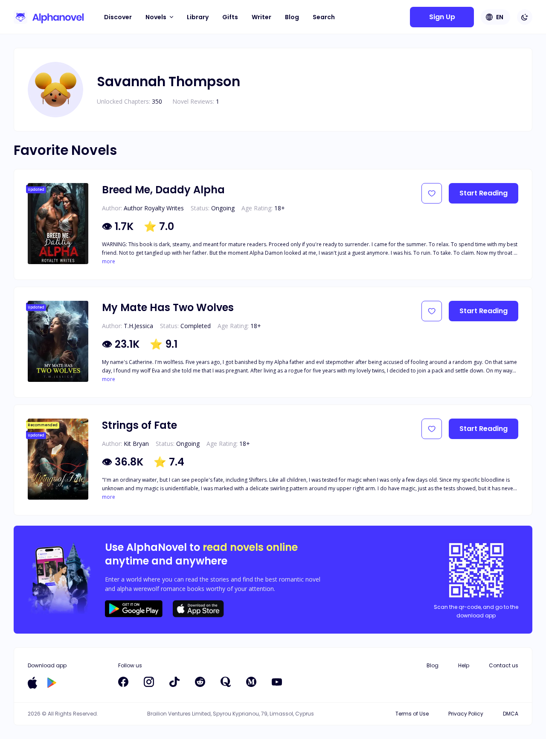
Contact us (503, 665)
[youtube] (277, 682)
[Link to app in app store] (32, 683)
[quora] (226, 682)
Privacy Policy (465, 713)
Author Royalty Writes (154, 208)
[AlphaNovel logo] (49, 17)
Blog (292, 17)
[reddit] (200, 682)
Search (324, 17)
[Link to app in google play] (51, 683)
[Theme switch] (524, 17)
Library (198, 17)
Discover (118, 17)
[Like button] (431, 193)
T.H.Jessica (138, 326)
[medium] (251, 682)
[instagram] (149, 682)
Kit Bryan (136, 443)
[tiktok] (174, 682)
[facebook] (123, 682)
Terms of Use (412, 713)
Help (463, 665)
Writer (261, 17)
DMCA (510, 713)
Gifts (230, 17)
